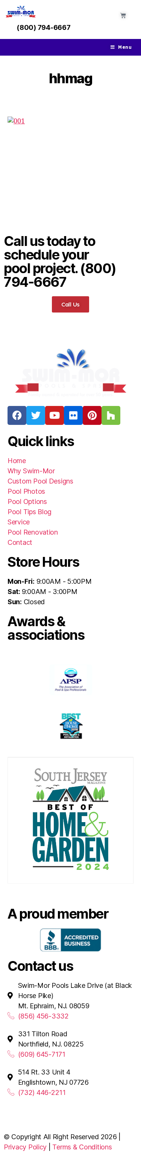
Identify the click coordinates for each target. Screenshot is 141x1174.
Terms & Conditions (82, 1147)
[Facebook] (17, 415)
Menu (125, 47)
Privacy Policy (25, 1147)
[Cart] (123, 15)
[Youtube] (54, 415)
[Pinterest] (92, 415)
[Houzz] (111, 415)
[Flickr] (73, 415)
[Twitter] (35, 415)
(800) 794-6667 (43, 27)
